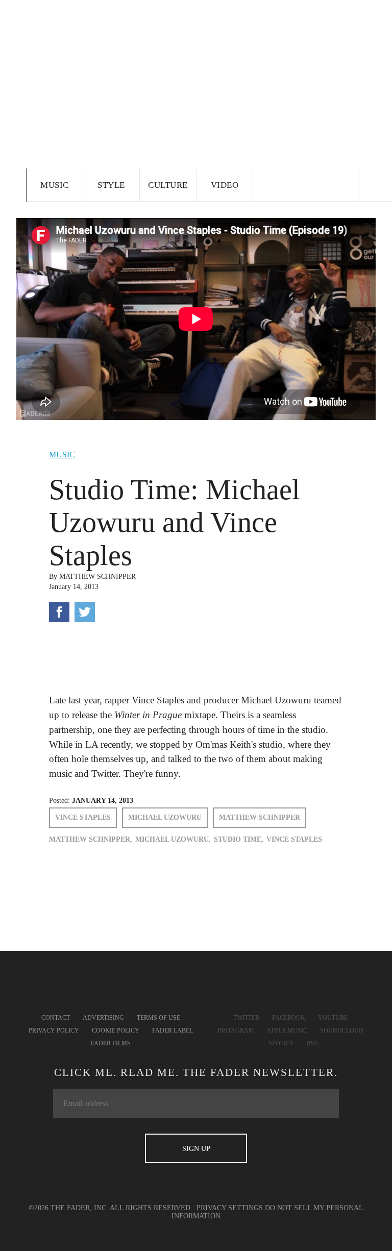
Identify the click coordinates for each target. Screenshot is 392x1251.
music (62, 454)
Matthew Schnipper (97, 576)
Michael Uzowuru (165, 817)
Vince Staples (83, 817)
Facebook (288, 1017)
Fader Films (111, 1043)
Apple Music (287, 1030)
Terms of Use (158, 1017)
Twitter (246, 1017)
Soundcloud (341, 1030)
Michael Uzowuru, (173, 839)
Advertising (103, 1017)
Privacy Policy (54, 1030)
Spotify (281, 1043)
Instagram (235, 1030)
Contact (55, 1017)
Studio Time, (238, 839)
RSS (312, 1043)
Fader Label (172, 1030)
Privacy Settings (230, 1208)
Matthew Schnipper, (90, 839)
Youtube (333, 1017)
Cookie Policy (115, 1030)
